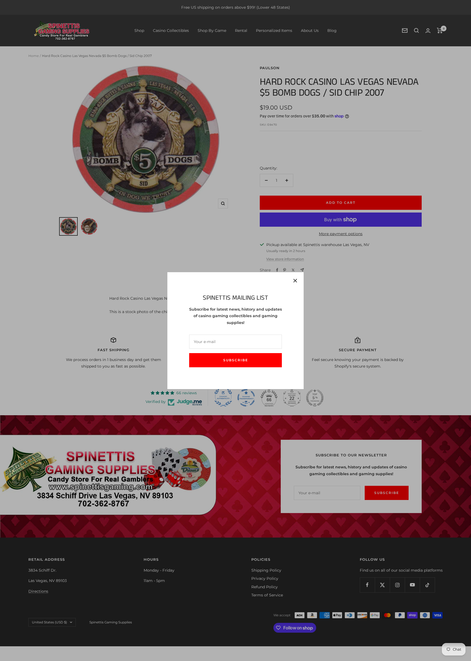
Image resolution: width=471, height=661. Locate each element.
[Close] (295, 281)
